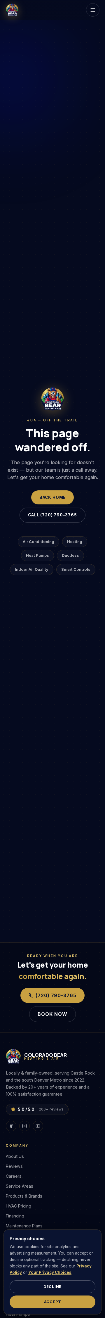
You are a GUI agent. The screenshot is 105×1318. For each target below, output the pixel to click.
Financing (15, 1215)
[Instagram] (24, 1126)
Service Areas (19, 1186)
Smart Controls (75, 569)
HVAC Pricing (18, 1205)
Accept (52, 1302)
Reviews (14, 1166)
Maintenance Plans (24, 1225)
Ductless (70, 555)
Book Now (52, 1014)
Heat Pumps (37, 555)
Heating (74, 541)
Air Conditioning (38, 541)
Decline (52, 1286)
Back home (52, 497)
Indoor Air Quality (31, 569)
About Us (15, 1156)
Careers (14, 1176)
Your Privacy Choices (49, 1272)
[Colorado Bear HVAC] (12, 10)
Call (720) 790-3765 (52, 515)
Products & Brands (24, 1196)
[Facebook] (11, 1126)
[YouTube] (38, 1126)
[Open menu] (92, 10)
